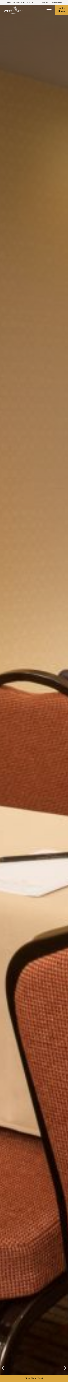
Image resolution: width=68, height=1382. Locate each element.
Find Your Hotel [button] (34, 1379)
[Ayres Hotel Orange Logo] (13, 10)
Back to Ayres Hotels (18, 2)
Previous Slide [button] (5, 1368)
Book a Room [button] (62, 10)
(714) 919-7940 (56, 2)
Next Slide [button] (63, 1368)
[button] (49, 10)
